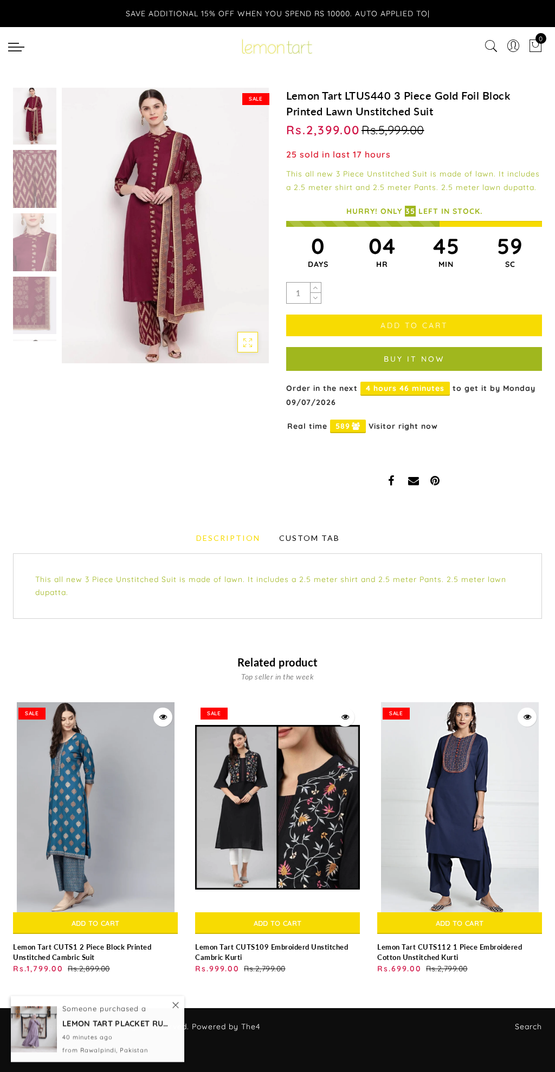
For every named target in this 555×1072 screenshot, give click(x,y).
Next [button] (235, 232)
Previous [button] (81, 232)
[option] (165, 225)
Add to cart (95, 923)
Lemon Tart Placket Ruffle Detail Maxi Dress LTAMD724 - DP (116, 1022)
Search (528, 1026)
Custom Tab (309, 537)
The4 (250, 1026)
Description (228, 537)
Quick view (162, 717)
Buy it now (414, 359)
